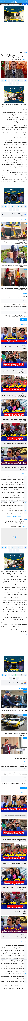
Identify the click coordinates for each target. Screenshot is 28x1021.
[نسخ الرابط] (5, 80)
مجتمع (20, 519)
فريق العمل (5, 988)
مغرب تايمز (24, 59)
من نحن (23, 988)
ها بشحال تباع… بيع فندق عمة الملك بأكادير (15, 477)
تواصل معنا (18, 988)
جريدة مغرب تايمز (10, 985)
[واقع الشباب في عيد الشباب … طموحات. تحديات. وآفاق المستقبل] (14, 338)
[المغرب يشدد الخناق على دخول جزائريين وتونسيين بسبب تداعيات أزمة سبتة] (14, 701)
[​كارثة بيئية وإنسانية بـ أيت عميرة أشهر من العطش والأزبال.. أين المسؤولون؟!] (14, 362)
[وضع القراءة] (9, 80)
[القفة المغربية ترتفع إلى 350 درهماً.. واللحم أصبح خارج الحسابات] (14, 435)
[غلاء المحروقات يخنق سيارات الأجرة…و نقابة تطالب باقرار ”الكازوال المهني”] (14, 725)
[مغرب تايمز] (14, 1)
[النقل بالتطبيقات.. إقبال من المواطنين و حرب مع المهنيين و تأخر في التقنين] (14, 459)
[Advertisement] (14, 37)
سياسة (21, 52)
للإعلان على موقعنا (12, 988)
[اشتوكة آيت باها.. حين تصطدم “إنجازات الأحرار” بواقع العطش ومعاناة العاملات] (14, 256)
